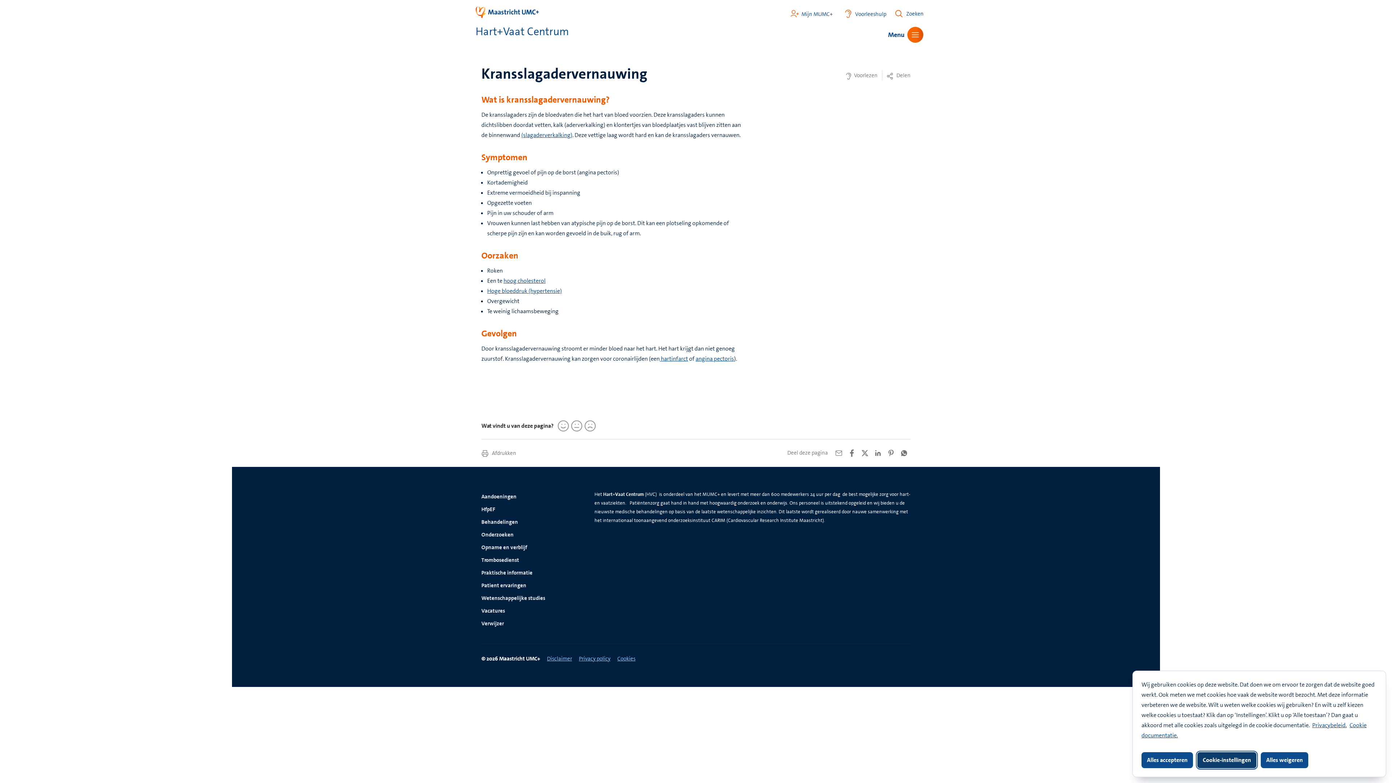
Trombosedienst (500, 560)
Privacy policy (594, 658)
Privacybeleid (1329, 725)
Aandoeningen (499, 496)
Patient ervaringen (503, 585)
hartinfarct (674, 358)
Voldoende (575, 426)
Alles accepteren (1167, 760)
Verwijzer (492, 623)
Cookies (626, 658)
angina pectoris (715, 358)
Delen (903, 75)
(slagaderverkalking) (546, 135)
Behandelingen (499, 522)
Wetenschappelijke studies (513, 598)
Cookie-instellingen (1227, 760)
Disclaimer (559, 658)
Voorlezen (865, 75)
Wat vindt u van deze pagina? (517, 426)
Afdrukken (503, 453)
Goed (562, 426)
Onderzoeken (497, 534)
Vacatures (493, 610)
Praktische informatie (507, 572)
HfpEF (488, 509)
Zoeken (915, 13)
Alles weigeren (1284, 760)
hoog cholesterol (525, 281)
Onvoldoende (589, 426)
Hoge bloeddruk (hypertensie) (524, 291)
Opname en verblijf (504, 547)
